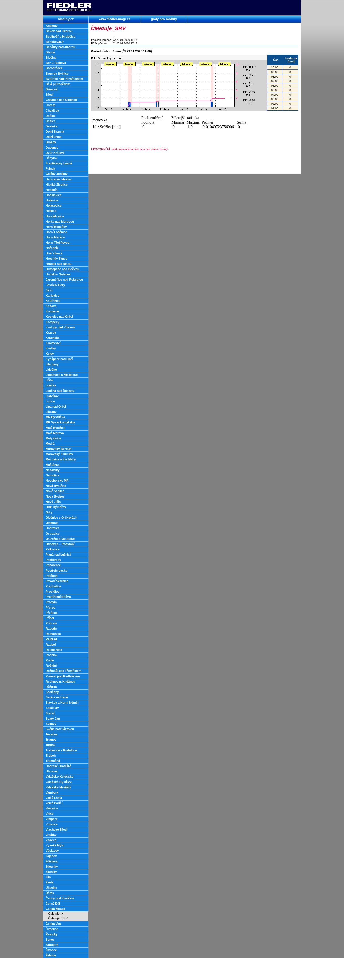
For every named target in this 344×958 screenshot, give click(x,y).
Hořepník (52, 248)
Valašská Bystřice (59, 782)
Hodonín (51, 190)
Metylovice (53, 438)
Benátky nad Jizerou (60, 47)
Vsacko (51, 840)
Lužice (50, 401)
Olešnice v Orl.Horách (61, 517)
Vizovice (52, 824)
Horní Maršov (55, 237)
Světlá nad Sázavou (60, 729)
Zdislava (52, 861)
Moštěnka (53, 465)
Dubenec (52, 147)
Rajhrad (51, 639)
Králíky (51, 348)
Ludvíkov (52, 396)
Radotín (51, 628)
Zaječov (51, 856)
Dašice (51, 121)
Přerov (50, 607)
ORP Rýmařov (56, 507)
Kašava (51, 306)
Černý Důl (53, 903)
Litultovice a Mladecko (62, 375)
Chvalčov (52, 110)
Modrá (50, 443)
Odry (49, 512)
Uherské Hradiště (58, 766)
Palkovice (53, 549)
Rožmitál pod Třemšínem (63, 671)
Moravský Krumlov (59, 454)
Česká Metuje (55, 909)
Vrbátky (51, 835)
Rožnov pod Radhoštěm (63, 676)
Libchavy (52, 364)
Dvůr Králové (55, 153)
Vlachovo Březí (56, 829)
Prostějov (52, 591)
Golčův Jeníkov (57, 174)
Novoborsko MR (57, 480)
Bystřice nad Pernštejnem (64, 79)
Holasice (52, 200)
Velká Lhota (54, 798)
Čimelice (52, 929)
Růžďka (51, 687)
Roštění (51, 665)
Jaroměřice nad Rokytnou (64, 279)
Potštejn (51, 576)
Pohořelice (53, 565)
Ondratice (53, 528)
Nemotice (52, 475)
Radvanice (53, 634)
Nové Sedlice (55, 491)
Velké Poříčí (54, 803)
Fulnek (50, 168)
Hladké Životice (57, 184)
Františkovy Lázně (59, 163)
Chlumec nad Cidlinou (61, 100)
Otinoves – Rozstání (60, 544)
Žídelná (51, 955)
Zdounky (52, 866)
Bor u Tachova (56, 63)
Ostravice (53, 533)
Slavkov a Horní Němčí (62, 702)
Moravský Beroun (58, 449)
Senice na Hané (57, 697)
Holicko (51, 211)
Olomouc (52, 523)
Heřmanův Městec (59, 179)
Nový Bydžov (55, 496)
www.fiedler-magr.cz (114, 19)
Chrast (50, 105)
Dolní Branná (55, 131)
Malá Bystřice (55, 428)
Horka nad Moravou (60, 221)
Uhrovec (52, 771)
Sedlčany (52, 692)
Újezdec (51, 888)
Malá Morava (55, 433)
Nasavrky (53, 470)
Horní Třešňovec (58, 242)
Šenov (50, 939)
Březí (49, 94)
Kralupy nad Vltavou (60, 327)
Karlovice (52, 295)
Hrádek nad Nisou (58, 264)
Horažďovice (55, 216)
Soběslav (52, 708)
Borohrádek (54, 68)
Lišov (49, 380)
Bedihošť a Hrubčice (60, 36)
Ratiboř (51, 644)
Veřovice (52, 808)
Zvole (49, 882)
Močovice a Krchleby (61, 459)
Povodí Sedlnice (57, 581)
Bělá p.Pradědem (58, 84)
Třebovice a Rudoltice (61, 750)
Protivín (51, 602)
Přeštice (52, 613)
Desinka (51, 126)
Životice (51, 950)
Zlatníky (51, 872)
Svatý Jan (53, 718)
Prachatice (53, 586)
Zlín (48, 877)
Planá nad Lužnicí (58, 554)
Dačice (51, 116)
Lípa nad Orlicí (56, 406)
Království (53, 343)
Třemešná (53, 761)
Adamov (52, 26)
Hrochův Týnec (56, 258)
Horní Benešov (56, 227)
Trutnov (51, 739)
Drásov (51, 142)
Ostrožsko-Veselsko (60, 539)
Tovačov (52, 734)
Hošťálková (54, 253)
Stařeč (50, 713)
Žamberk (52, 945)
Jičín (49, 290)
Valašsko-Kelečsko (59, 776)
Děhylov (51, 158)
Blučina (51, 57)
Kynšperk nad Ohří (59, 359)
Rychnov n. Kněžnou (60, 681)
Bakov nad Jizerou (59, 31)
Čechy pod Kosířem (60, 898)
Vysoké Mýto (55, 845)
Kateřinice (53, 301)
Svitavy (51, 724)
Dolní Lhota (54, 137)
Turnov (50, 745)
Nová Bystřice (56, 486)
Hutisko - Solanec (58, 274)
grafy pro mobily (164, 19)
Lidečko (51, 369)
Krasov (51, 332)
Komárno (52, 311)
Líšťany (51, 412)
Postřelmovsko (56, 570)
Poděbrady (53, 560)
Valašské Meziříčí (58, 787)
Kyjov (50, 354)
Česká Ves (53, 924)
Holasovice (54, 205)
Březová (52, 89)
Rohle (50, 660)
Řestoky (52, 934)
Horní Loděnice (56, 232)
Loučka (51, 385)
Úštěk (50, 893)
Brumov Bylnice (57, 73)
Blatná (50, 52)
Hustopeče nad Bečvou (62, 269)
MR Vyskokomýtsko (60, 422)
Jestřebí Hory (55, 285)
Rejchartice (54, 650)
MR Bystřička (55, 417)
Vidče (50, 813)
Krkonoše (53, 338)
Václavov (52, 851)
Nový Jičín (53, 502)
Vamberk (52, 792)
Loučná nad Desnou (60, 391)
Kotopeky (52, 322)
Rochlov (51, 655)
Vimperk (52, 819)
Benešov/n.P (55, 42)
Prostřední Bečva (58, 597)
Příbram (51, 623)
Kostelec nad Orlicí (59, 316)
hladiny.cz (66, 19)
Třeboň (51, 755)
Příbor (50, 618)
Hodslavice (54, 195)
